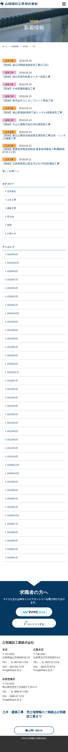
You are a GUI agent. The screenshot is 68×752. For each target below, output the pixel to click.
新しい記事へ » (10, 171)
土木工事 (9, 61)
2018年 (25, 46)
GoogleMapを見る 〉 (13, 670)
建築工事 (9, 72)
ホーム (5, 46)
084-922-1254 (21, 662)
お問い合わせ (35, 730)
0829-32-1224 (52, 662)
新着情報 (15, 46)
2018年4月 (12, 549)
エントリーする (36, 624)
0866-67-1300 (21, 691)
